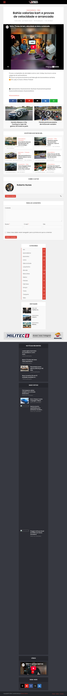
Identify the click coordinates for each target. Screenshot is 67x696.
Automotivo (21, 140)
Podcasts (27, 152)
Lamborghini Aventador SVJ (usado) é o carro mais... (29, 352)
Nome (7, 224)
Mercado (34, 308)
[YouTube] (27, 686)
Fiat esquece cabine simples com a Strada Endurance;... (28, 391)
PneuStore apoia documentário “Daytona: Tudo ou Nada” (53, 143)
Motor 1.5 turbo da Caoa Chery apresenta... (29, 360)
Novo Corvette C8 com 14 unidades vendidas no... (29, 376)
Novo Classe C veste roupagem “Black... (36, 400)
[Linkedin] (39, 686)
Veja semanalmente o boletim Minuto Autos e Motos (24, 157)
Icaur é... (34, 317)
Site (44, 224)
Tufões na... (35, 310)
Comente (8, 208)
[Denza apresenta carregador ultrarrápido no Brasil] (27, 325)
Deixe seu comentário (27, 395)
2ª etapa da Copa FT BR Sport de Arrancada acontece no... (54, 167)
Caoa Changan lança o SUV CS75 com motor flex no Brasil (24, 167)
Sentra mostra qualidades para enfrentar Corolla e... (36, 408)
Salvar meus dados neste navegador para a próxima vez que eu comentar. (29, 232)
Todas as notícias (10, 196)
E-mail (26, 224)
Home (53, 694)
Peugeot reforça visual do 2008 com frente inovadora (37, 532)
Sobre (57, 694)
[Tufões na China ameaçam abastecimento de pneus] (27, 310)
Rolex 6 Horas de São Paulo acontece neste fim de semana (54, 155)
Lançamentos (21, 164)
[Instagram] (22, 686)
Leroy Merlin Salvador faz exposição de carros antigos (24, 143)
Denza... (34, 324)
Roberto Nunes (28, 20)
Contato (62, 694)
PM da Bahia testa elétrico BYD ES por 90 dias (36, 368)
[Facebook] (31, 686)
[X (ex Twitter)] (35, 686)
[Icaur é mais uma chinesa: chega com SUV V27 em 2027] (27, 318)
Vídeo (38, 10)
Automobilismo (31, 10)
